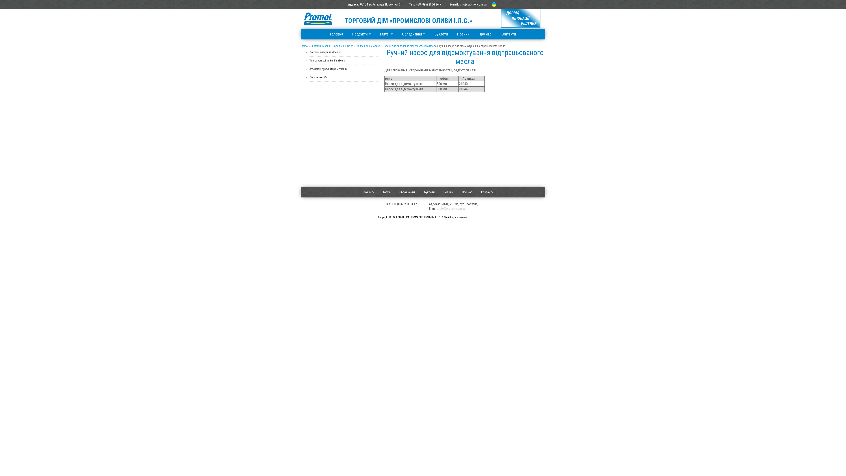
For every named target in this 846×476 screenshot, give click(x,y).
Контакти (508, 34)
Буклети (441, 34)
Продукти (360, 34)
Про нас (485, 34)
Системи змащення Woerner (325, 52)
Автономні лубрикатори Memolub (328, 69)
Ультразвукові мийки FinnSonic (327, 60)
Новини (463, 34)
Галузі (385, 34)
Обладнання (412, 34)
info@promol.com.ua (473, 4)
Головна (336, 34)
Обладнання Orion (320, 77)
